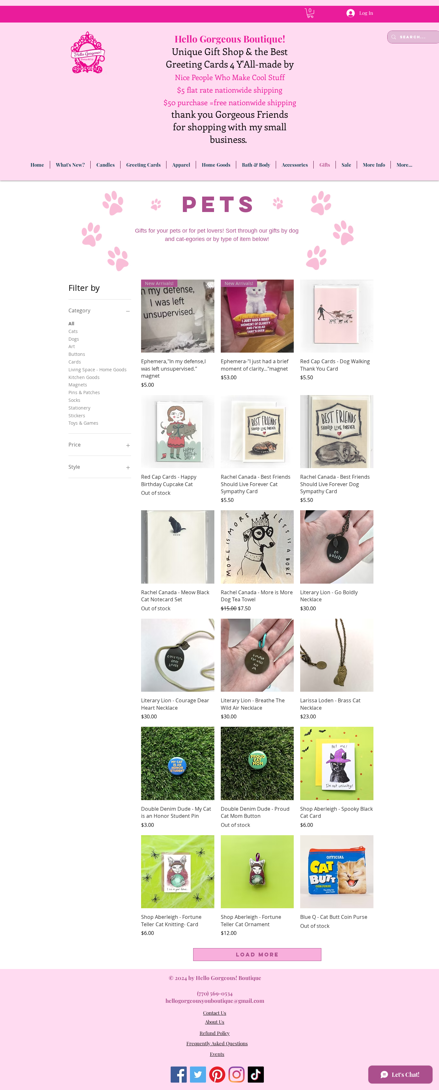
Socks (74, 400)
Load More (257, 954)
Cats (73, 331)
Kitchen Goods (84, 377)
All (71, 323)
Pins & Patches (84, 392)
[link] (310, 13)
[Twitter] (198, 1075)
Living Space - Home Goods (97, 369)
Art (71, 346)
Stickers (76, 415)
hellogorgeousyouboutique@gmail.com (215, 1000)
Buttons (76, 354)
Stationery (79, 408)
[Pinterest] (217, 1075)
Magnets (77, 385)
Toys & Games (83, 423)
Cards (74, 362)
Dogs (73, 339)
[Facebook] (179, 1075)
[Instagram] (236, 1075)
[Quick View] (336, 316)
